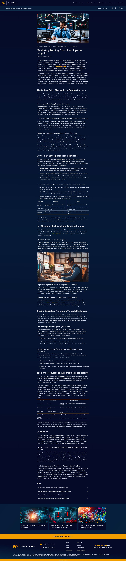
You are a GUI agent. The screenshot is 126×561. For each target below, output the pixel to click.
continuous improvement (51, 302)
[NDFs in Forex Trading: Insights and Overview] (34, 515)
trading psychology (60, 66)
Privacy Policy (81, 550)
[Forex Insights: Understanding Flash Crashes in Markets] (63, 515)
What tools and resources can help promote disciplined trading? (54, 498)
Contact (79, 545)
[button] (112, 8)
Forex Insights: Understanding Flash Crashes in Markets (61, 527)
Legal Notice (80, 547)
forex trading (75, 418)
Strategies (90, 3)
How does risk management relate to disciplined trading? (52, 494)
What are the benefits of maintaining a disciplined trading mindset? (54, 491)
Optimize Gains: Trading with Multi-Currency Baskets (92, 527)
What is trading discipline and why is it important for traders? (53, 487)
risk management (56, 233)
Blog (67, 547)
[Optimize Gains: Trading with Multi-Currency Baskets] (92, 515)
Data (67, 545)
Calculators (101, 3)
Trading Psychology (46, 46)
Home (75, 3)
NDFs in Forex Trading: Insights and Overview (33, 527)
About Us (120, 3)
